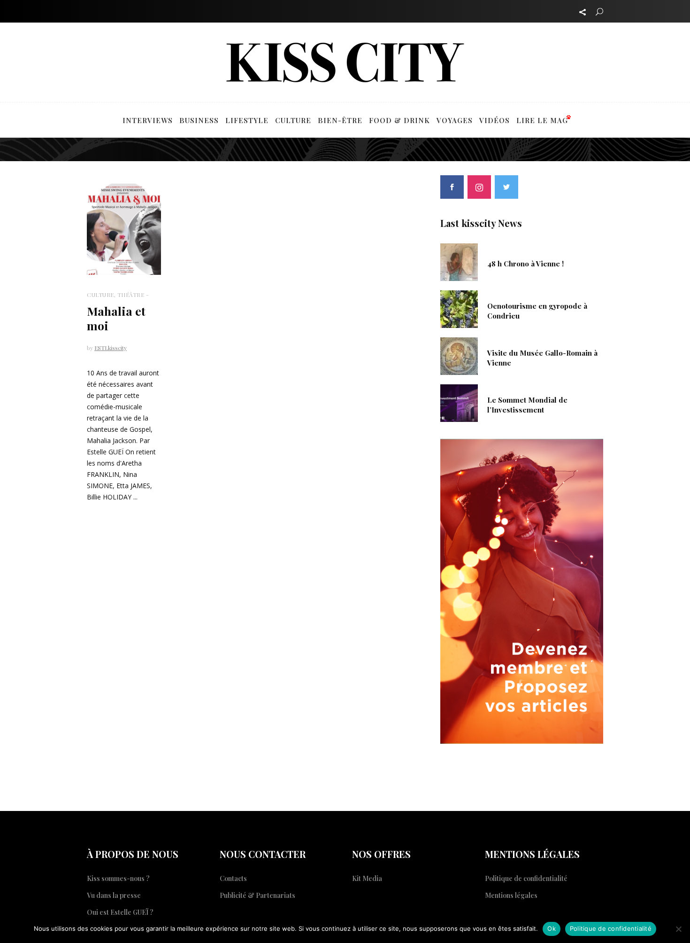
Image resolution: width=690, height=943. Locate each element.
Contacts (233, 878)
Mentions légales (511, 895)
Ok (551, 928)
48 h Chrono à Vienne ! (525, 263)
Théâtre (131, 294)
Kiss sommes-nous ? (118, 878)
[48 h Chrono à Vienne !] (459, 261)
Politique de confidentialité (526, 878)
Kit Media (367, 878)
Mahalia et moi (116, 318)
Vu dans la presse (114, 895)
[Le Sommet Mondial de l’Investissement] (459, 402)
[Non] (678, 929)
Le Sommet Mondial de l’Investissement (527, 404)
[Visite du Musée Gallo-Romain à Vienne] (459, 355)
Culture (100, 294)
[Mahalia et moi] (124, 228)
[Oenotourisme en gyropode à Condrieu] (459, 308)
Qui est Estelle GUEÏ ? (120, 912)
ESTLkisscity (110, 347)
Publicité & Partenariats (257, 895)
